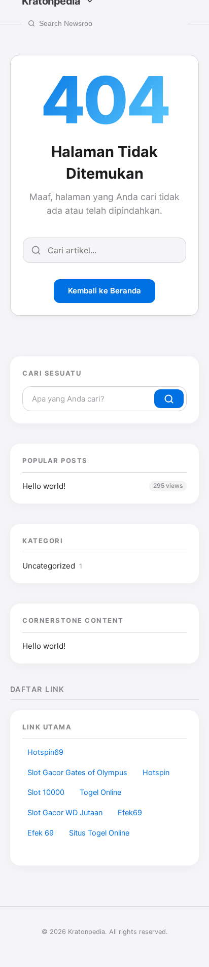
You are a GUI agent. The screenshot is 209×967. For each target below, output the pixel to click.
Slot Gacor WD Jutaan (64, 812)
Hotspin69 (45, 752)
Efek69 (130, 812)
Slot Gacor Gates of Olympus (77, 772)
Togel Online (100, 792)
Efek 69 (40, 833)
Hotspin (156, 772)
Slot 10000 (45, 792)
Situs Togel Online (99, 833)
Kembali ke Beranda (104, 290)
